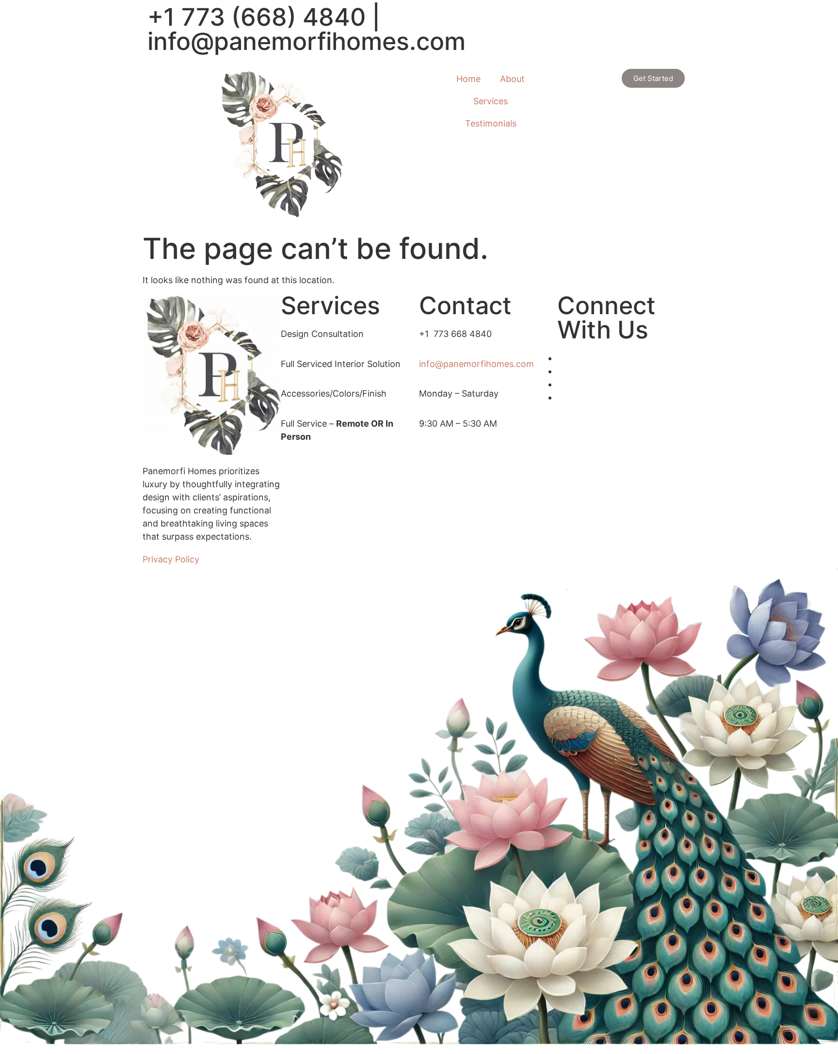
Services (490, 101)
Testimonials (490, 123)
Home (468, 79)
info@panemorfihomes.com (306, 41)
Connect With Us (606, 317)
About (512, 79)
